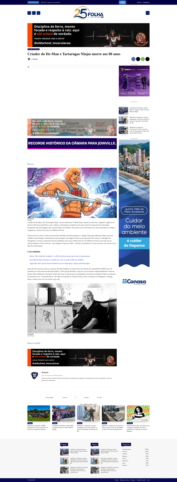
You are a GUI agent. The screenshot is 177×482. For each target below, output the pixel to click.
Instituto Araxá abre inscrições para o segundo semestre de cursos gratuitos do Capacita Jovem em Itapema (138, 428)
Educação (129, 423)
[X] (38, 13)
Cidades (121, 113)
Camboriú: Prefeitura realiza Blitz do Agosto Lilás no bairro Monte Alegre (139, 109)
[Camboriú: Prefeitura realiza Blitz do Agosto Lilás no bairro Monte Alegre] (123, 110)
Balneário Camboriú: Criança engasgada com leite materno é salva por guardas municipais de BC (139, 120)
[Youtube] (48, 383)
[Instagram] (34, 13)
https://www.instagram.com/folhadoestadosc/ (52, 375)
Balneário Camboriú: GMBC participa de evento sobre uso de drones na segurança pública (37, 427)
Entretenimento (33, 49)
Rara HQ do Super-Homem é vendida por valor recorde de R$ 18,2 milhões (57, 260)
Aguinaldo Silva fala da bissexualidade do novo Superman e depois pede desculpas (60, 263)
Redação (35, 59)
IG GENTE (36, 343)
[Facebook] (29, 13)
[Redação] (29, 59)
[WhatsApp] (143, 59)
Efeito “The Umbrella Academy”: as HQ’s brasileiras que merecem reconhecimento (60, 256)
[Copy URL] (147, 59)
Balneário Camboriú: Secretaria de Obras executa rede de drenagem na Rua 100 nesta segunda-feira (139, 130)
